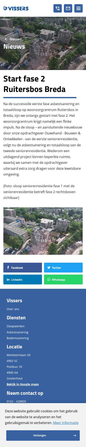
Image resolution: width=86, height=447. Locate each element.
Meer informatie (65, 422)
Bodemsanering (18, 338)
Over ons (13, 309)
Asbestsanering (17, 332)
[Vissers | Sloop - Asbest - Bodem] (15, 8)
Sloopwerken (16, 326)
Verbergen (39, 435)
